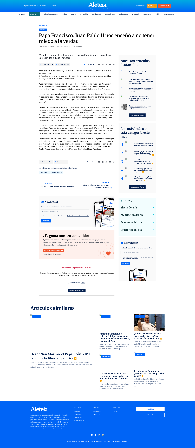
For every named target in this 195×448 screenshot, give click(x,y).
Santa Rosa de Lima (105, 9)
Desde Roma (43, 25)
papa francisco (57, 172)
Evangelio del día (131, 222)
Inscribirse (46, 221)
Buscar (54, 6)
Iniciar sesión (141, 6)
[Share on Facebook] (99, 64)
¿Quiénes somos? (96, 441)
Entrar (83, 283)
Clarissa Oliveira (62, 46)
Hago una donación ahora (52, 250)
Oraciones (33, 14)
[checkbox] (41, 216)
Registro (150, 6)
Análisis (64, 14)
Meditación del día (132, 215)
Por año (115, 411)
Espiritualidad (96, 14)
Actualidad (135, 14)
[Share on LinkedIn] (102, 64)
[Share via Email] (110, 64)
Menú (23, 14)
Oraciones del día (131, 229)
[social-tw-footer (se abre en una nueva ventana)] (99, 435)
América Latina (169, 14)
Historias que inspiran (51, 14)
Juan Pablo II (44, 172)
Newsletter (97, 411)
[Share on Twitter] (106, 64)
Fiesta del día (129, 207)
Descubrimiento (110, 14)
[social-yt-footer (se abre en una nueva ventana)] (92, 435)
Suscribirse (150, 409)
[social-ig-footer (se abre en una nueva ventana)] (103, 435)
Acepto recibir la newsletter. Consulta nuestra (66, 216)
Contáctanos (116, 441)
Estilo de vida (123, 14)
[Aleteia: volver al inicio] (97, 5)
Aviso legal (107, 441)
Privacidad (125, 441)
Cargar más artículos (137, 115)
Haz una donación (83, 441)
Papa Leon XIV (147, 14)
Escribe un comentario (76, 290)
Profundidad (84, 14)
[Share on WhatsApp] (113, 64)
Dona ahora (163, 6)
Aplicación (96, 414)
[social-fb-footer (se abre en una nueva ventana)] (95, 435)
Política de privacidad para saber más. (78, 216)
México (158, 14)
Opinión (73, 14)
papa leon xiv (36, 317)
